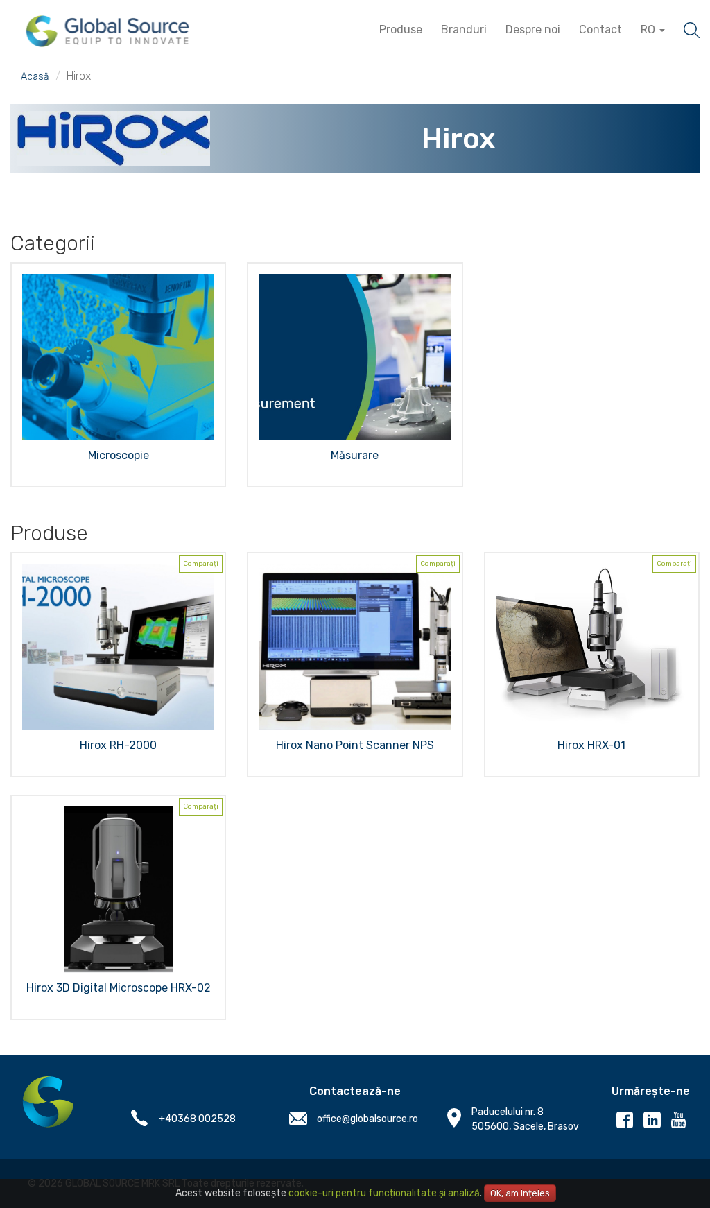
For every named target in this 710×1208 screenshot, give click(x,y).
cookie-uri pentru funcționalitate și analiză (384, 1193)
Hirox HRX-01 (591, 745)
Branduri (464, 29)
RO (649, 29)
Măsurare (355, 455)
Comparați (200, 564)
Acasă (35, 77)
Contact (600, 29)
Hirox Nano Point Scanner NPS (355, 745)
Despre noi (532, 29)
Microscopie (118, 455)
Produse (400, 29)
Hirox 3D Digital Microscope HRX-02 (118, 987)
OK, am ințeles (520, 1193)
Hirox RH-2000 (118, 745)
